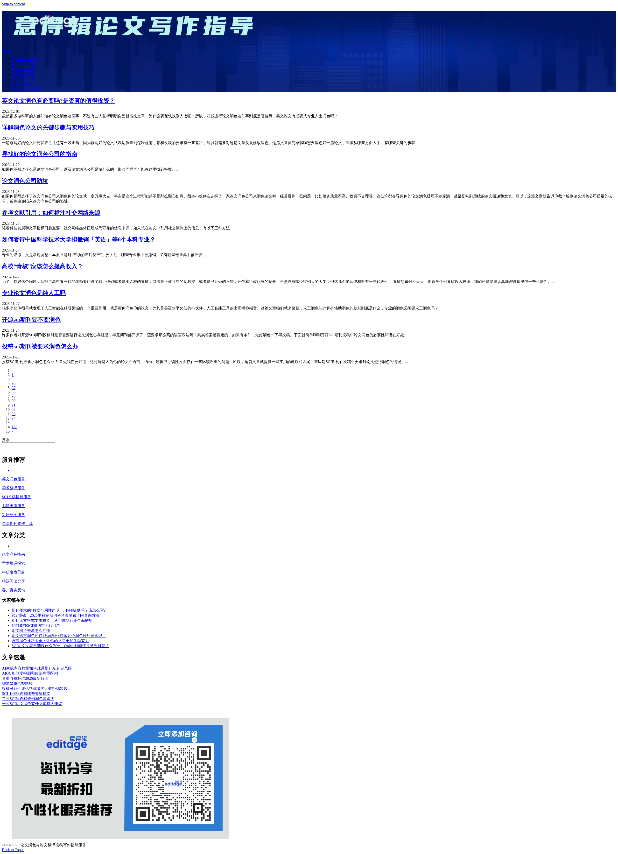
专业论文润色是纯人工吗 (34, 293)
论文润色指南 (23, 64)
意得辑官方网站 (25, 59)
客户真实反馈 (23, 84)
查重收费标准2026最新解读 (25, 678)
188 (14, 427)
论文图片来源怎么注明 (31, 631)
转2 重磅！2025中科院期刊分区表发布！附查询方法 (55, 615)
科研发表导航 (23, 74)
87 (13, 388)
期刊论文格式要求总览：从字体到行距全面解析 (52, 620)
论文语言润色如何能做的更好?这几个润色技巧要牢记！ (59, 636)
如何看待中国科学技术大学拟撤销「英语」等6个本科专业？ (78, 239)
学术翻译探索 (23, 69)
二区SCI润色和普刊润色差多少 (28, 699)
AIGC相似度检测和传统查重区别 (30, 673)
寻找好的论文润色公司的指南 (39, 154)
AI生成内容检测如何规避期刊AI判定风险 (37, 668)
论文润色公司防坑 (25, 181)
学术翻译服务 (13, 488)
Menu (6, 50)
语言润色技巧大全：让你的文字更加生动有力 (50, 641)
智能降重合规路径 (17, 683)
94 (13, 418)
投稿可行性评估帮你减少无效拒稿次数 (35, 688)
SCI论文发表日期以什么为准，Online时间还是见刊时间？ (60, 646)
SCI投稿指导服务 (16, 497)
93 (13, 414)
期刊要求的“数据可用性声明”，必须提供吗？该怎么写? (58, 610)
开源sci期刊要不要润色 (31, 319)
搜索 (6, 440)
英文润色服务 (13, 479)
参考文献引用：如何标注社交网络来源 (51, 213)
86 (13, 383)
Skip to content (13, 4)
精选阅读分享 (23, 79)
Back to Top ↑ (13, 850)
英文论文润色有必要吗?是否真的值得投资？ (58, 101)
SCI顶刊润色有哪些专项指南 (26, 694)
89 (13, 396)
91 (13, 405)
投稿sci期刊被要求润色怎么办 (40, 346)
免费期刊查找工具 (27, 89)
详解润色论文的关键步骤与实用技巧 (48, 127)
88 (13, 392)
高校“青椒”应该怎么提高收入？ (42, 266)
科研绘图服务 (13, 515)
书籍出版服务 (13, 506)
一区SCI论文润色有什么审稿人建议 (32, 704)
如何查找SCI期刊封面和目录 (36, 625)
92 (13, 409)
